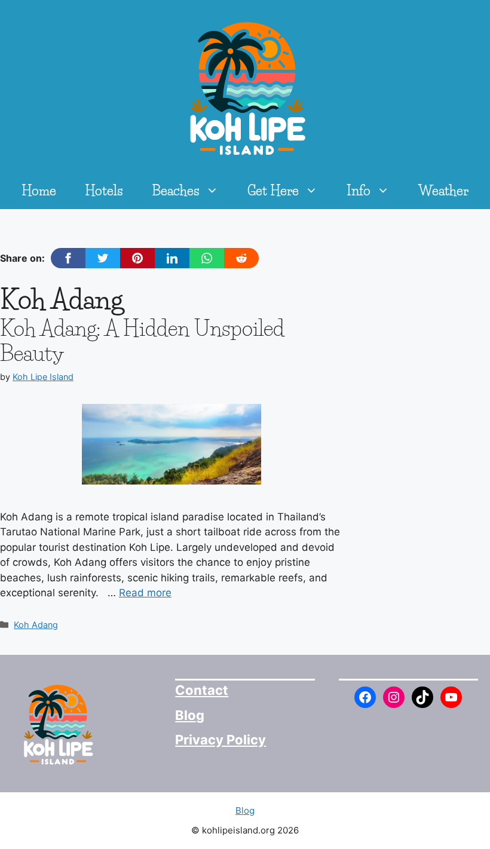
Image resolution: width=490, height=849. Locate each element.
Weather (443, 191)
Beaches (176, 191)
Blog (189, 715)
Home (39, 191)
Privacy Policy (220, 739)
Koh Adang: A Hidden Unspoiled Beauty (142, 340)
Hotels (104, 191)
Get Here (273, 191)
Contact (201, 690)
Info (358, 191)
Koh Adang (36, 625)
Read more (145, 593)
